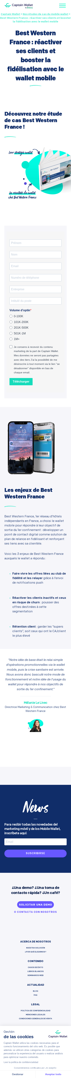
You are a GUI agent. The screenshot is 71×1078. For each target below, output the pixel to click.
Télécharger (21, 381)
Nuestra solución (35, 948)
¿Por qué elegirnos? (35, 952)
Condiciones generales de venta (35, 1019)
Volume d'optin (19, 310)
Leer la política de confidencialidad (21, 1062)
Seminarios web (35, 975)
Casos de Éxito (35, 968)
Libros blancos (35, 971)
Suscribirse (35, 853)
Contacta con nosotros (37, 912)
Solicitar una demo (35, 905)
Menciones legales (35, 1015)
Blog (35, 991)
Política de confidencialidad (35, 1011)
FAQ (35, 995)
